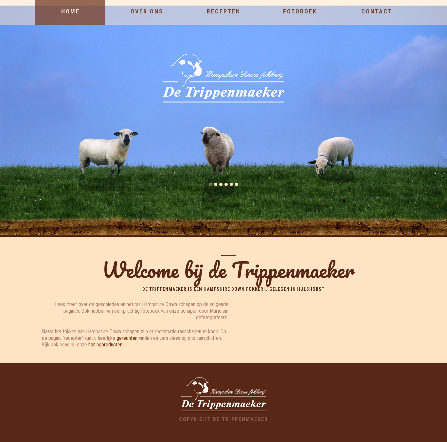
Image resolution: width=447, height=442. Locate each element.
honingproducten (105, 344)
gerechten (126, 338)
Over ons (147, 11)
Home (70, 11)
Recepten (224, 11)
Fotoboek (300, 11)
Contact (376, 11)
